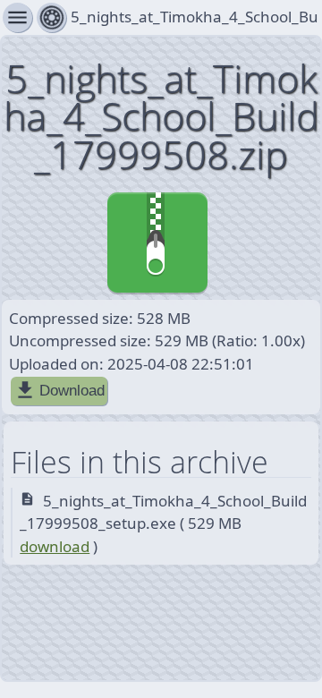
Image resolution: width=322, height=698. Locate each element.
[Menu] (51, 17)
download (54, 546)
